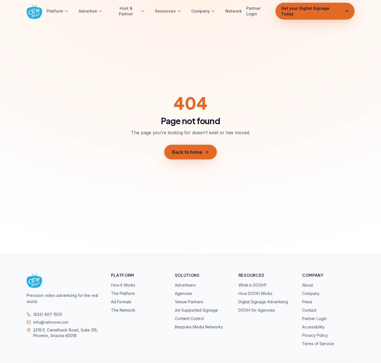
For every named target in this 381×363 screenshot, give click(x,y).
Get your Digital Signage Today (305, 11)
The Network (123, 310)
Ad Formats (121, 301)
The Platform (123, 293)
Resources (165, 11)
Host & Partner (126, 11)
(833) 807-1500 (47, 314)
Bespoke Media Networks (199, 326)
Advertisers (185, 285)
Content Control (189, 318)
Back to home (187, 152)
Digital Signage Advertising (263, 301)
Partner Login (253, 11)
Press (307, 301)
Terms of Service (318, 343)
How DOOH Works (255, 293)
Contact (309, 310)
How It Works (123, 285)
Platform (55, 11)
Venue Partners (189, 301)
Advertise (88, 11)
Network (233, 11)
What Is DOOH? (252, 285)
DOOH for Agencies (256, 310)
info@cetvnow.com (50, 322)
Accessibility (313, 326)
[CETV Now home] (34, 11)
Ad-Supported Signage (196, 310)
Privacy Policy (315, 335)
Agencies (183, 293)
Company (200, 11)
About (307, 285)
